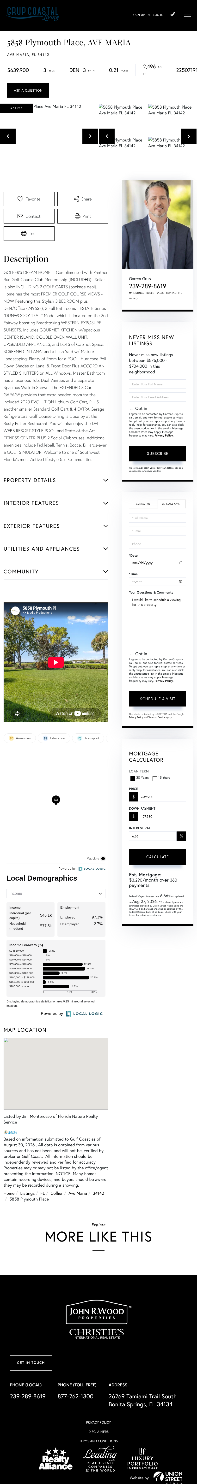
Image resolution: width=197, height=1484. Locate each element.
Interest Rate (140, 828)
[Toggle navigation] (187, 14)
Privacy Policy (164, 435)
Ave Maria (77, 1193)
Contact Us (143, 503)
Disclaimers (98, 1431)
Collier (57, 1193)
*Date (133, 555)
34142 (98, 1193)
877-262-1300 (75, 1396)
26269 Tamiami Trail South (143, 1400)
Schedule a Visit (171, 503)
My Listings (136, 292)
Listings (27, 1193)
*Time (133, 574)
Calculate (157, 856)
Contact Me (174, 292)
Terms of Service (156, 717)
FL (42, 1193)
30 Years (142, 777)
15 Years (164, 777)
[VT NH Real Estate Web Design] (168, 1478)
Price (133, 789)
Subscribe (157, 453)
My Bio (133, 298)
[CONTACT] (28, 90)
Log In (158, 15)
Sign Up (139, 15)
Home (9, 1193)
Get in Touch (31, 1363)
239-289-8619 (173, 14)
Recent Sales (155, 292)
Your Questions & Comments (151, 592)
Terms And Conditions (98, 1441)
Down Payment (142, 808)
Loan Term (139, 771)
